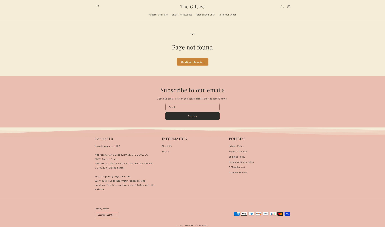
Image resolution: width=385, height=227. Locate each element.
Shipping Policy (237, 156)
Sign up (192, 116)
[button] (98, 6)
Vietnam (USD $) (105, 215)
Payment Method (238, 172)
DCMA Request (237, 167)
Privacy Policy (236, 146)
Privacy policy (202, 225)
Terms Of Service (238, 151)
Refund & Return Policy (241, 162)
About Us (167, 146)
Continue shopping (192, 61)
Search (165, 151)
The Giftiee (188, 225)
